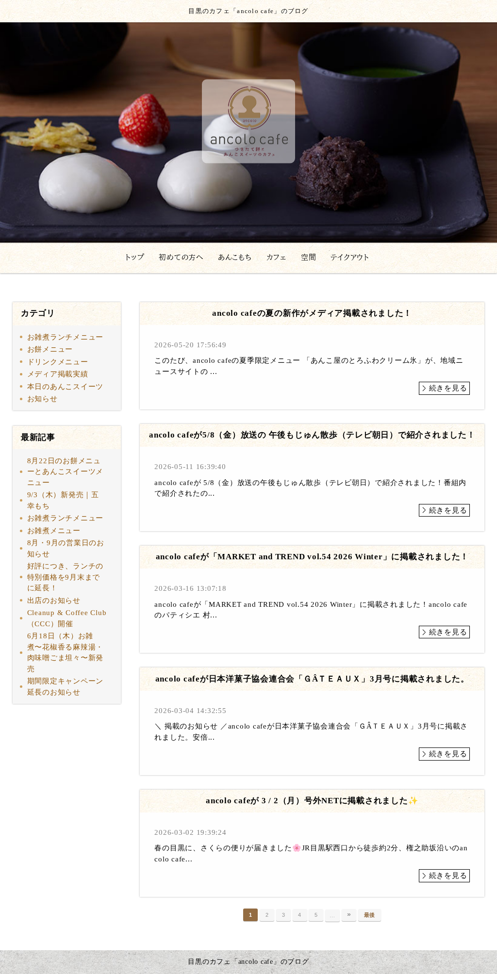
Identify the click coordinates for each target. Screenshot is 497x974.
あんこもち (235, 257)
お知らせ (42, 399)
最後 (370, 915)
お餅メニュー (50, 349)
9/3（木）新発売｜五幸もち (63, 500)
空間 (308, 257)
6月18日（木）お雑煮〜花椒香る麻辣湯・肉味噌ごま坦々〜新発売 (65, 652)
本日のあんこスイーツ (65, 386)
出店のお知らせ (54, 600)
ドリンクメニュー (57, 362)
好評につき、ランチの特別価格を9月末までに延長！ (65, 577)
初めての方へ (181, 257)
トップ (134, 257)
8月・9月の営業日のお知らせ (65, 548)
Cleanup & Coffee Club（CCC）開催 (67, 618)
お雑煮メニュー (54, 531)
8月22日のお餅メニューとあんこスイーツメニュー (65, 472)
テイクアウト (350, 257)
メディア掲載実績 (57, 374)
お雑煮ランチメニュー (65, 337)
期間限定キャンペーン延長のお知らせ (65, 686)
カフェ (276, 257)
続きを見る (448, 388)
